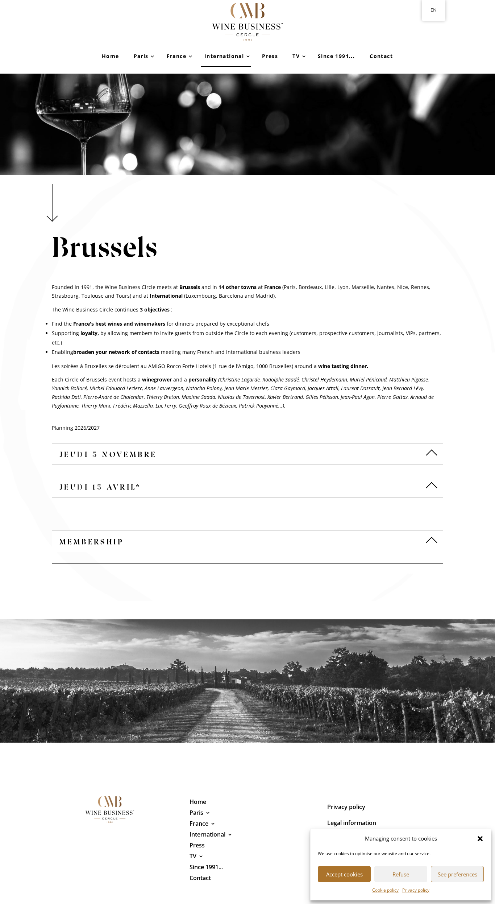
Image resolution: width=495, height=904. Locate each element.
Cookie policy (385, 890)
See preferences (457, 874)
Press (270, 56)
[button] (480, 838)
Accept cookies (344, 874)
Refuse (400, 874)
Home (110, 56)
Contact (381, 56)
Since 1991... (336, 56)
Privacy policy (415, 890)
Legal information (351, 823)
